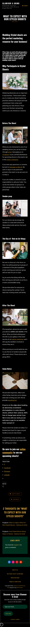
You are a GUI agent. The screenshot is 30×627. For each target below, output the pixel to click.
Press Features (15, 577)
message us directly (15, 167)
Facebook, (5, 154)
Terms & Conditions (15, 581)
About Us (15, 570)
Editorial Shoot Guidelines (15, 573)
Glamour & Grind (10, 3)
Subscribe (8, 613)
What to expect (16, 493)
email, (10, 152)
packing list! (13, 400)
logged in (17, 545)
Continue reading (15, 619)
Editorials (16, 499)
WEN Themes (19, 587)
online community (12, 159)
